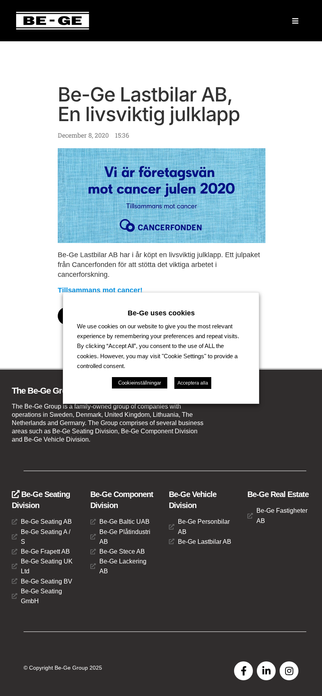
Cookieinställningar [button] (139, 383)
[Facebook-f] (243, 670)
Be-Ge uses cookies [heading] (161, 313)
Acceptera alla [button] (192, 383)
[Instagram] (289, 670)
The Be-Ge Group (44, 391)
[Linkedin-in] (266, 670)
